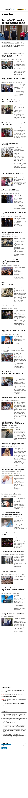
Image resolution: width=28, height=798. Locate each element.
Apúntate (4, 748)
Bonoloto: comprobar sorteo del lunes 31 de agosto (13, 704)
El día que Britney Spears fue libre (12, 443)
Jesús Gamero (12, 350)
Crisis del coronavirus (6, 570)
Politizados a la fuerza (8, 572)
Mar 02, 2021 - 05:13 (18, 427)
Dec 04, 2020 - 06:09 (14, 593)
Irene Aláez (3, 496)
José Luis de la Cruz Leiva (6, 147)
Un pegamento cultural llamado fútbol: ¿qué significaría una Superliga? (11, 261)
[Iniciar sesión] (25, 9)
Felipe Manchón (4, 236)
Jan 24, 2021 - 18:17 (20, 554)
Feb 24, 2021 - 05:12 (12, 446)
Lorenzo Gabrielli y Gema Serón (8, 554)
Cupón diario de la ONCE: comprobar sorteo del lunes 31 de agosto (12, 695)
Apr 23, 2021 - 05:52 (12, 308)
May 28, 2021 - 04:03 (16, 216)
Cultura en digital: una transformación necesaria (10, 190)
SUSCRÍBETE (20, 9)
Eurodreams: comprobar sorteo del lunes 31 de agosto (13, 699)
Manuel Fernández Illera (6, 104)
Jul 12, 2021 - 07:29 (17, 59)
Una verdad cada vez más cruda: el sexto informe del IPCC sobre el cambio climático (12, 55)
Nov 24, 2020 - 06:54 (16, 616)
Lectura (3, 282)
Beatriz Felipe (19, 350)
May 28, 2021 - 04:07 (14, 193)
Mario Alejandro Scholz (6, 175)
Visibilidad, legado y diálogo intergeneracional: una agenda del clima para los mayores (12, 424)
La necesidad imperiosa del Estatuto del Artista (13, 79)
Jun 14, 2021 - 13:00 (16, 127)
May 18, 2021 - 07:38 (13, 236)
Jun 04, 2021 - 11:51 (17, 175)
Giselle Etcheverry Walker (7, 287)
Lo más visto (4, 711)
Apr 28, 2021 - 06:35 (14, 265)
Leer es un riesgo (7, 284)
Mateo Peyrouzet (5, 265)
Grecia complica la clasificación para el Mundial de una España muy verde (12, 691)
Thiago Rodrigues (5, 334)
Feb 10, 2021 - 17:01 (11, 496)
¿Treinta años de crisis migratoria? (12, 551)
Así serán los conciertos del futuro (12, 306)
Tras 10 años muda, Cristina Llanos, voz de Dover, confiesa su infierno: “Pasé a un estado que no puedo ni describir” (14, 716)
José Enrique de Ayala (6, 616)
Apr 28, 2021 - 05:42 (18, 287)
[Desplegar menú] (2, 9)
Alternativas (7, 14)
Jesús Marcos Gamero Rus (7, 59)
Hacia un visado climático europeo (12, 348)
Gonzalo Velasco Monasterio (7, 574)
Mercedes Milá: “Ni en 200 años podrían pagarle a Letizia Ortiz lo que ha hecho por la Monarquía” (14, 726)
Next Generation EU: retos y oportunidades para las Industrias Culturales (12, 589)
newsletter (4, 743)
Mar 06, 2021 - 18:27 (14, 400)
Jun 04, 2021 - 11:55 (17, 147)
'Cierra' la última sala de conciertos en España (14, 533)
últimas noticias (6, 687)
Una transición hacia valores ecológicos (10, 144)
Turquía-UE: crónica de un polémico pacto (13, 21)
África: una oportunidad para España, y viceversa (13, 213)
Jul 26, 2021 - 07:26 (17, 42)
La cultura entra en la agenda (11, 494)
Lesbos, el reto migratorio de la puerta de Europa (11, 233)
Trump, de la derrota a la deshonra (12, 614)
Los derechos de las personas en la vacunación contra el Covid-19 (12, 470)
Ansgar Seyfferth (5, 516)
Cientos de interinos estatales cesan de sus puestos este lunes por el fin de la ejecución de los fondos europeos (14, 730)
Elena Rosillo (4, 308)
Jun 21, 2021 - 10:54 (17, 104)
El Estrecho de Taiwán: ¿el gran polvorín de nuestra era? (11, 100)
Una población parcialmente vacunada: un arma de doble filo (11, 513)
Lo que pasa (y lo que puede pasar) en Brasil (13, 331)
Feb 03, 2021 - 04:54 (14, 516)
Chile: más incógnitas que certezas (12, 173)
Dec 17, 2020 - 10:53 (19, 574)
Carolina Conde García (6, 127)
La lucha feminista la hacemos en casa (13, 397)
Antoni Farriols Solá (5, 473)
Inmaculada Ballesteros (6, 82)
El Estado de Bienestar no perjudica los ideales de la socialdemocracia (13, 372)
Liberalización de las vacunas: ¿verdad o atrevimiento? (13, 123)
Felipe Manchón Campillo (6, 42)
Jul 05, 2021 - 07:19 (17, 82)
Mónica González (5, 350)
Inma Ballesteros (5, 193)
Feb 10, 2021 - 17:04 (15, 473)
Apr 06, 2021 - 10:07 (14, 334)
